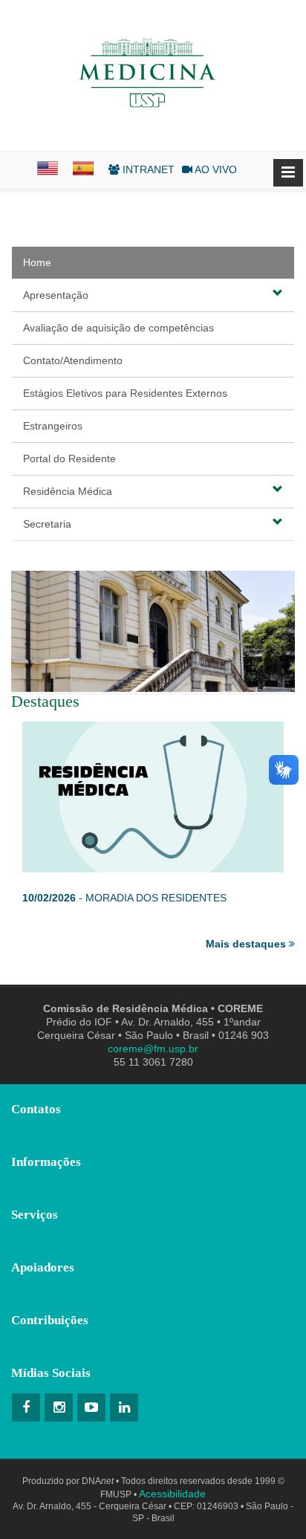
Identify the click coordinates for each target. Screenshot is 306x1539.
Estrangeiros (52, 426)
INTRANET (147, 169)
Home (37, 262)
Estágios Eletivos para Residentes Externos (125, 393)
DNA (98, 1481)
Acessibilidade (172, 1494)
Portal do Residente (69, 458)
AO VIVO (214, 169)
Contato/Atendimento (73, 360)
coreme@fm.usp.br (153, 1048)
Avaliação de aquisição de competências (118, 328)
